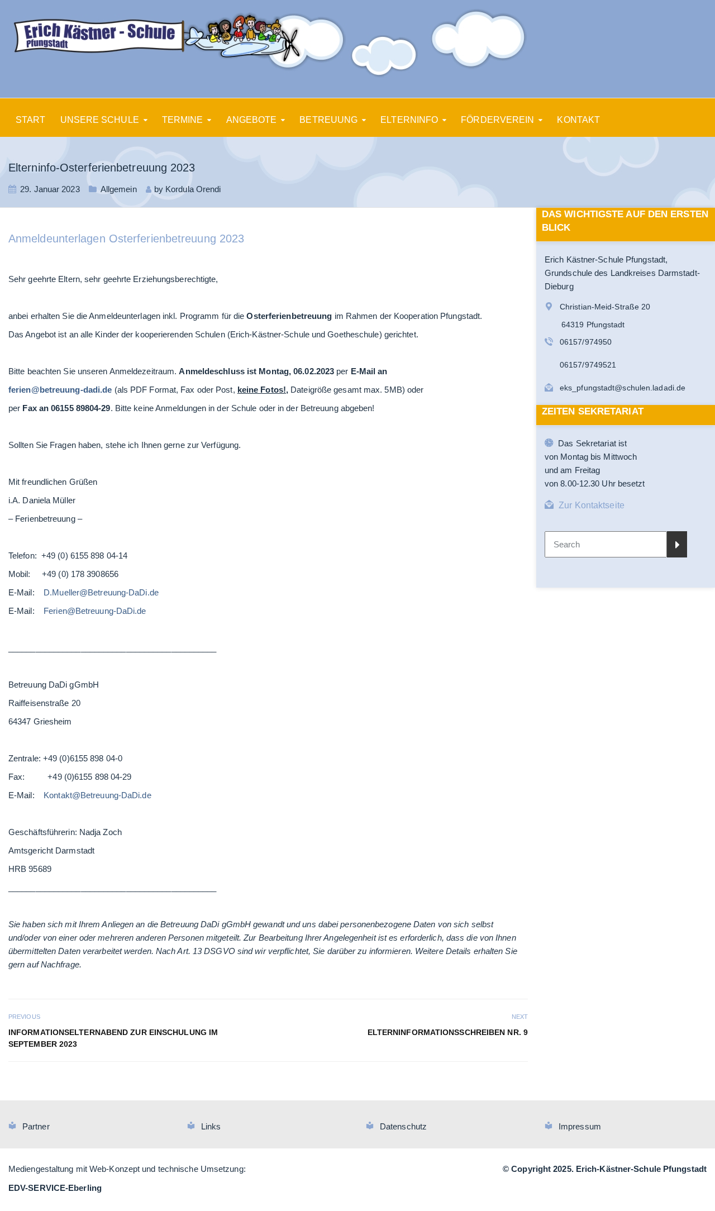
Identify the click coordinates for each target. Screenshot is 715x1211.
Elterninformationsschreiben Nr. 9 (448, 1032)
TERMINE (182, 120)
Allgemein (119, 189)
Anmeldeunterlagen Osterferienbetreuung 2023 (126, 238)
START (31, 120)
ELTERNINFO (409, 120)
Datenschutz (403, 1126)
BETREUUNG (328, 120)
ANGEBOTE (251, 120)
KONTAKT (578, 120)
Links (211, 1126)
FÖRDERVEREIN (497, 120)
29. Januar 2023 (50, 189)
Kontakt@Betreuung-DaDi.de (97, 795)
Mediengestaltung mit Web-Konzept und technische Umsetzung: (127, 1169)
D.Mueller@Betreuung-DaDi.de (101, 592)
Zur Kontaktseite (592, 505)
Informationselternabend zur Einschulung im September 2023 (113, 1038)
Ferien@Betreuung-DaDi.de (95, 611)
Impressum (580, 1126)
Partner (36, 1126)
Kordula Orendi (193, 189)
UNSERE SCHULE (99, 120)
